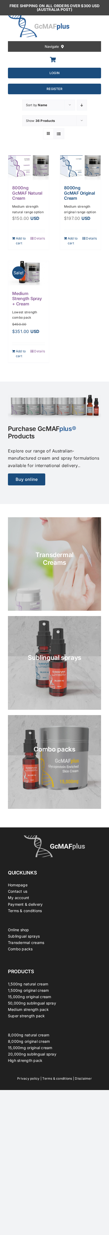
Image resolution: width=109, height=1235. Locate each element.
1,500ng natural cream (28, 984)
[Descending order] (82, 105)
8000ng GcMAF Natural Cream (27, 192)
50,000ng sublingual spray (32, 1003)
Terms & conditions (25, 910)
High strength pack (25, 1060)
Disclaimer (83, 1078)
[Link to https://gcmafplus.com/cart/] (53, 59)
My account (18, 897)
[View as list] (59, 134)
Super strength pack (26, 1016)
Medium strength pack (28, 1009)
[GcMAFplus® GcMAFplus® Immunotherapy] (54, 837)
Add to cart (21, 240)
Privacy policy (28, 1078)
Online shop (18, 930)
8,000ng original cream (29, 1041)
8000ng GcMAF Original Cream (79, 192)
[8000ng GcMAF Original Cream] (80, 167)
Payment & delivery (25, 904)
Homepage (18, 885)
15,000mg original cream (30, 1047)
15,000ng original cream (29, 996)
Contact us (17, 891)
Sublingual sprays (24, 936)
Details (39, 238)
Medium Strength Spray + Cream (27, 298)
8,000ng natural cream (28, 1035)
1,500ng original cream (28, 990)
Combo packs (20, 949)
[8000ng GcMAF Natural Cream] (28, 167)
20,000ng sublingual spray (32, 1054)
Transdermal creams (26, 942)
